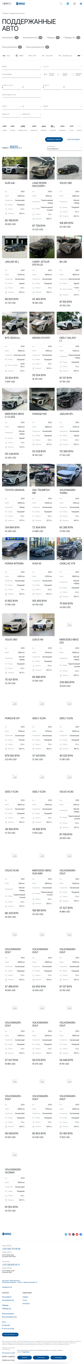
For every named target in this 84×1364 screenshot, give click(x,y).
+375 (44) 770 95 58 (11, 1249)
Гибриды (5, 1305)
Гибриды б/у (6, 1308)
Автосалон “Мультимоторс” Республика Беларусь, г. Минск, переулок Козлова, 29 (19, 1281)
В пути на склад (8, 1328)
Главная (5, 13)
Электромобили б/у (9, 1317)
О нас (25, 1300)
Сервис (25, 1297)
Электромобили (8, 1313)
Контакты (26, 1303)
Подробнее (25, 1352)
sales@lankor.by (7, 1287)
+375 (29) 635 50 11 (10, 1264)
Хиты (4, 1322)
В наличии (6, 1325)
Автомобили (6, 1297)
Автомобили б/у (8, 1300)
